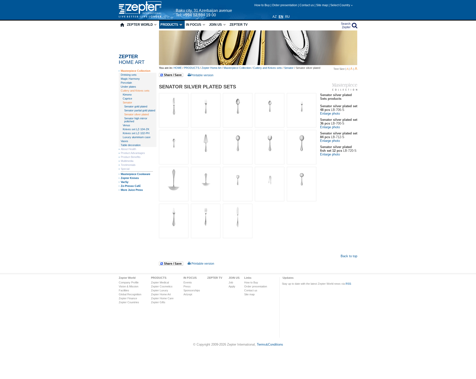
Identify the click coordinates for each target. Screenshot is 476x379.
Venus (126, 125)
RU (287, 17)
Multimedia (127, 160)
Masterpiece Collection (135, 70)
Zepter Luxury (159, 290)
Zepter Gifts (158, 302)
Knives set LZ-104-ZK (136, 129)
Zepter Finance (128, 298)
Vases (124, 141)
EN (281, 17)
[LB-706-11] (204, 192)
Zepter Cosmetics (162, 286)
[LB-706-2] (204, 118)
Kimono (127, 94)
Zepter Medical (160, 282)
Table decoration (131, 145)
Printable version (202, 75)
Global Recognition (130, 294)
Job (231, 282)
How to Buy (262, 5)
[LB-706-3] (236, 118)
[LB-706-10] (172, 192)
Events (187, 282)
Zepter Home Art (211, 67)
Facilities (124, 290)
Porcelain (126, 82)
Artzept (187, 294)
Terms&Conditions (270, 344)
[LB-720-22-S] (204, 229)
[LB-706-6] (172, 155)
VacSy (124, 181)
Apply (232, 286)
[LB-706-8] (236, 155)
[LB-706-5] (300, 118)
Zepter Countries (129, 302)
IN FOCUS (193, 24)
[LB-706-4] (268, 118)
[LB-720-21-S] (236, 229)
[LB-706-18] (300, 192)
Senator (127, 102)
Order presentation (285, 5)
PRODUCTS (169, 24)
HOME (178, 67)
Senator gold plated (135, 106)
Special (125, 168)
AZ (274, 17)
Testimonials (128, 164)
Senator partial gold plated (139, 110)
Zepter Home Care (162, 298)
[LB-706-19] (172, 229)
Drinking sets (129, 74)
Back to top (349, 256)
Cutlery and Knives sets (135, 90)
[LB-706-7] (204, 155)
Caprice (127, 98)
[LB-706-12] (300, 155)
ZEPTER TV (239, 24)
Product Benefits (131, 156)
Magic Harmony (130, 78)
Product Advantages (133, 153)
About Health (128, 149)
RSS (348, 283)
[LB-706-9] (268, 155)
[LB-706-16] (236, 192)
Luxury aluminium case (136, 137)
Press (187, 286)
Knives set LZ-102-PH (136, 133)
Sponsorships (191, 290)
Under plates (128, 86)
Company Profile (129, 282)
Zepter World (140, 24)
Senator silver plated (136, 114)
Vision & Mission (128, 286)
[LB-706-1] (172, 118)
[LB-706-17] (268, 192)
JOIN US (215, 24)
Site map (322, 5)
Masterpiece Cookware (135, 174)
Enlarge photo (330, 113)
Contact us (307, 5)
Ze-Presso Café (131, 185)
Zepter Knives (130, 178)
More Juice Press (132, 189)
